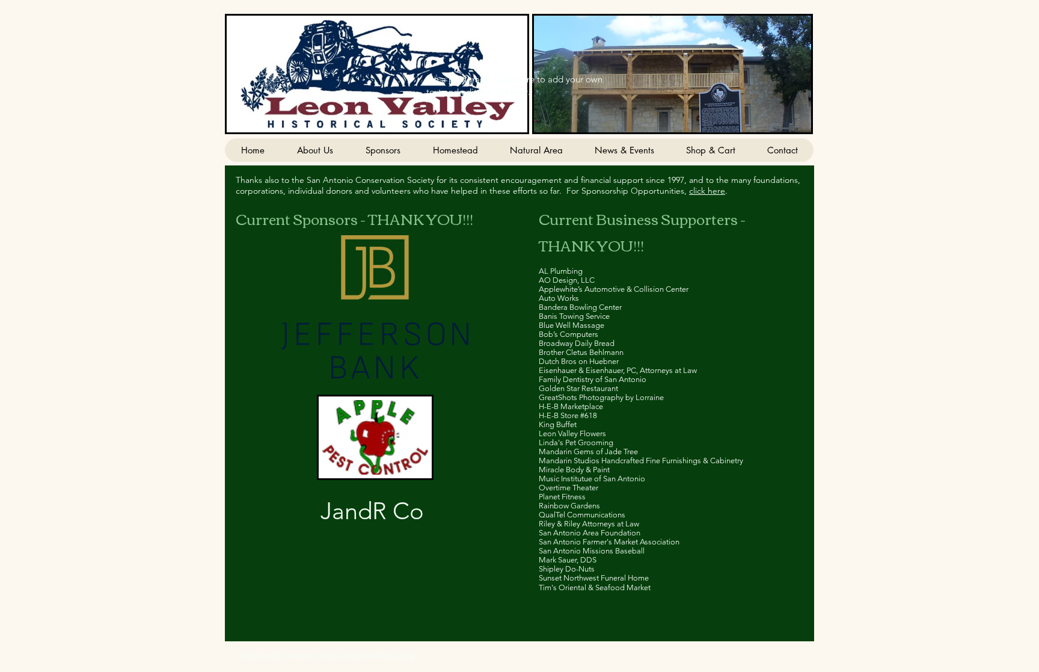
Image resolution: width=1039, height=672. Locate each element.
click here (707, 190)
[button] (672, 74)
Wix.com (399, 655)
